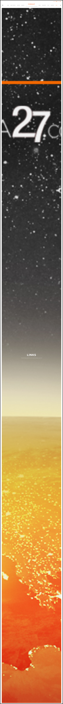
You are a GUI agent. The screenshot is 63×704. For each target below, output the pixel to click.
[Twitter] (60, 1)
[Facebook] (55, 1)
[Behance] (54, 1)
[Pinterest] (57, 1)
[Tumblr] (59, 1)
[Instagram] (56, 1)
